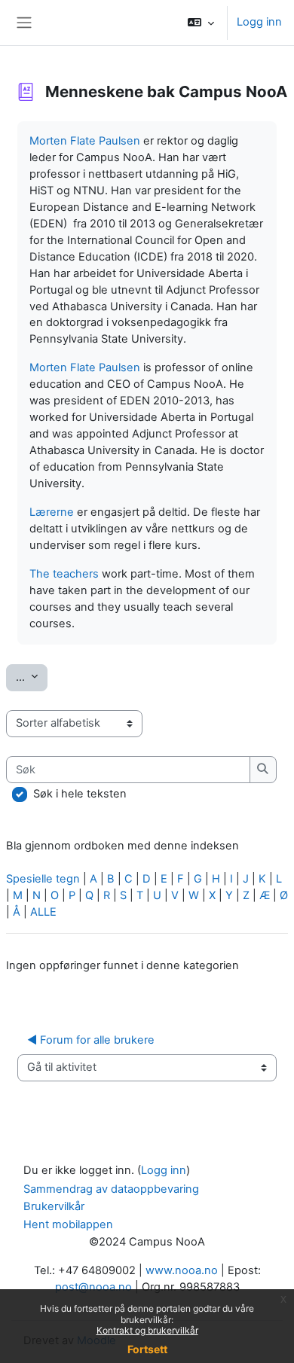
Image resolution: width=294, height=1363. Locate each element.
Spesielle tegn (43, 879)
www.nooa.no (181, 1270)
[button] (201, 22)
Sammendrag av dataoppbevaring (111, 1189)
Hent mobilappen (68, 1224)
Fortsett (147, 1349)
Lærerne (51, 512)
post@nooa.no (93, 1287)
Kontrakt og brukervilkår (147, 1330)
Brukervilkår (53, 1206)
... (31, 676)
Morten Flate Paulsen (84, 141)
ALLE (43, 912)
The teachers (64, 574)
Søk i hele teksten (80, 793)
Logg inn (259, 22)
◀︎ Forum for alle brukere (91, 1040)
